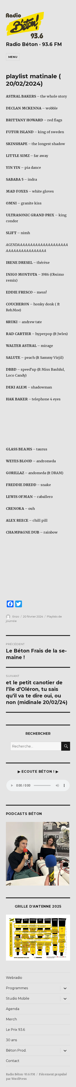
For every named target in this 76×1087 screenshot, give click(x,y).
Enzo (15, 616)
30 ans (11, 1040)
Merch (11, 1019)
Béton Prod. (16, 1050)
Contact (12, 1061)
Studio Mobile (17, 998)
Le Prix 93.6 (15, 1030)
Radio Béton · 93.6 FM (34, 44)
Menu (12, 57)
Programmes (17, 988)
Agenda (12, 1009)
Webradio (14, 978)
